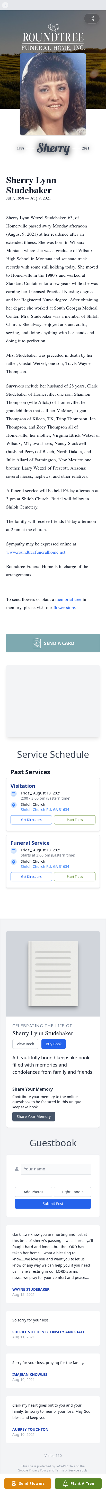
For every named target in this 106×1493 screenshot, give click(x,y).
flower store (64, 607)
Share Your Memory (34, 1116)
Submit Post (53, 1203)
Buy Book (53, 1043)
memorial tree (68, 599)
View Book (25, 1043)
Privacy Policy (38, 1470)
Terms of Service (67, 1470)
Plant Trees (75, 820)
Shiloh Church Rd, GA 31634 (45, 809)
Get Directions (31, 820)
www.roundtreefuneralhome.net (35, 552)
